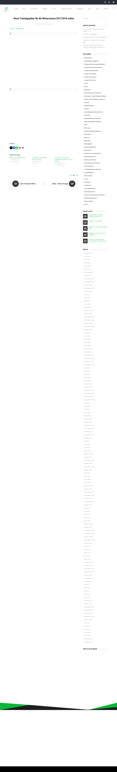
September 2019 (89, 502)
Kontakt (106, 9)
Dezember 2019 (89, 492)
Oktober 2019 (88, 498)
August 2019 (88, 505)
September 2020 (89, 466)
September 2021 (89, 435)
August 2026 (88, 253)
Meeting (87, 140)
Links (97, 9)
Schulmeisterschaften (92, 163)
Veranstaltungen (66, 9)
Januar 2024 (88, 352)
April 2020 (87, 479)
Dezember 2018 (89, 530)
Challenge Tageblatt (91, 61)
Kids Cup (87, 128)
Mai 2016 (87, 629)
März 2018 (87, 559)
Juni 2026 (87, 259)
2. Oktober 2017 (39, 24)
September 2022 (89, 400)
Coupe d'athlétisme (91, 70)
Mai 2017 (87, 591)
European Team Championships (95, 96)
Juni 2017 (87, 588)
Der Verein (34, 9)
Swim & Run (88, 176)
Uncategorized (89, 191)
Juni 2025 (87, 298)
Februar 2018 (88, 562)
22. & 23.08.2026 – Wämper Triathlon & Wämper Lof (93, 30)
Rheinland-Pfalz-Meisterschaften (90, 158)
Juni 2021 (87, 444)
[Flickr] (109, 2)
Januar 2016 (88, 642)
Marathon (87, 134)
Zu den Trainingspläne (17, 28)
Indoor (86, 109)
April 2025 (87, 304)
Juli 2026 (86, 256)
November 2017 (89, 572)
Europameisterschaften (92, 93)
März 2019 (87, 521)
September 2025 (89, 288)
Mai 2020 (87, 476)
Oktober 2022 (88, 396)
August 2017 (88, 581)
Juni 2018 (87, 549)
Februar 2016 (88, 639)
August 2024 (88, 329)
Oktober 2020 (88, 463)
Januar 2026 (88, 275)
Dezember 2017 (89, 568)
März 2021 (87, 451)
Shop (89, 9)
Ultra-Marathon (89, 188)
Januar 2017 (88, 603)
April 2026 (87, 266)
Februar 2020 (88, 486)
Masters (87, 137)
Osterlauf (87, 150)
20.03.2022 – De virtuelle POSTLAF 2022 (39, 158)
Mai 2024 (87, 339)
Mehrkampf (88, 144)
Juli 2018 (86, 546)
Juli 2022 (86, 403)
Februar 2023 (88, 384)
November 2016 (89, 610)
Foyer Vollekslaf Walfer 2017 (30, 184)
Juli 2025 (86, 294)
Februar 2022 (88, 419)
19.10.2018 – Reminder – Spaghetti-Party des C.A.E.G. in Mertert (63, 159)
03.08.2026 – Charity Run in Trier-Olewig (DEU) (93, 41)
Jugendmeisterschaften (92, 118)
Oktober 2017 (88, 575)
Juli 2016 (86, 623)
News (24, 9)
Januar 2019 (88, 527)
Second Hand (88, 166)
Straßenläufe (89, 172)
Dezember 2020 (89, 460)
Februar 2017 (88, 600)
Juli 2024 (86, 333)
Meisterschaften (90, 147)
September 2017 (89, 578)
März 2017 (87, 597)
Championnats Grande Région (94, 64)
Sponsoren (80, 9)
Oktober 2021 (88, 431)
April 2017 (87, 594)
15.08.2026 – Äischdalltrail (90, 34)
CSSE (85, 86)
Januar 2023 (88, 387)
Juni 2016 (87, 626)
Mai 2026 (87, 263)
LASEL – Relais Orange (60, 184)
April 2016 (87, 632)
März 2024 (87, 345)
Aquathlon (88, 58)
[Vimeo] (113, 2)
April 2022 (87, 412)
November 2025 (89, 282)
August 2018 (88, 543)
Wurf (86, 204)
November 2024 (89, 320)
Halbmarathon (89, 105)
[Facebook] (104, 2)
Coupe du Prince (90, 80)
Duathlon (87, 89)
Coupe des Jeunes (90, 77)
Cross (86, 83)
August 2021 (88, 438)
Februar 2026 (88, 272)
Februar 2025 (88, 310)
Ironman (87, 115)
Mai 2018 (87, 553)
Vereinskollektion (90, 198)
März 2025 (87, 307)
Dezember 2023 (89, 355)
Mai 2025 (87, 301)
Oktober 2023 (88, 361)
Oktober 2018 (88, 537)
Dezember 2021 (89, 425)
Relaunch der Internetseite (17, 157)
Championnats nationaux (93, 67)
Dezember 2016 (89, 607)
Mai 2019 (87, 514)
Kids (85, 125)
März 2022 (87, 415)
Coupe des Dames (90, 74)
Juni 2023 (87, 371)
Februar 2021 (88, 454)
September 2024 (89, 326)
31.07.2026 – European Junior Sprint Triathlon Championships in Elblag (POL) (94, 46)
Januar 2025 (88, 314)
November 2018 (89, 533)
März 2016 (87, 635)
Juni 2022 (87, 406)
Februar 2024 (88, 349)
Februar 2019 (88, 524)
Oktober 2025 (88, 285)
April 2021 (87, 447)
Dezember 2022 (89, 390)
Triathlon (87, 185)
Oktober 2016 (88, 613)
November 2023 (89, 358)
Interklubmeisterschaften (93, 112)
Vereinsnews (49, 24)
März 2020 (87, 482)
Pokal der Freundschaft (92, 153)
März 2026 (87, 269)
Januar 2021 (88, 457)
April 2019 (87, 517)
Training (44, 9)
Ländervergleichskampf (92, 131)
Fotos (54, 9)
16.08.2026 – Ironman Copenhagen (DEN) (94, 37)
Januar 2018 (88, 565)
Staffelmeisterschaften (92, 169)
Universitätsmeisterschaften (94, 195)
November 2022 (89, 393)
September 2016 (89, 616)
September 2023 (89, 365)
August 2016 (88, 619)
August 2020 (88, 470)
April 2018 (87, 556)
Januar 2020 (88, 489)
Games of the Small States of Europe (94, 100)
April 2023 (87, 377)
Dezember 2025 (89, 278)
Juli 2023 (86, 368)
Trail (86, 179)
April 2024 (87, 342)
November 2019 (89, 495)
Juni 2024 (87, 336)
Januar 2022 (88, 422)
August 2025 (88, 291)
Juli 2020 (86, 473)
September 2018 (89, 540)
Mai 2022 (87, 409)
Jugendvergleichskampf (92, 121)
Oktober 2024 (88, 323)
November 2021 (89, 428)
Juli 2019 (86, 508)
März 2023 (87, 380)
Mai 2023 (87, 374)
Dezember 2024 (89, 317)
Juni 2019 (87, 511)
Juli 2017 (86, 584)
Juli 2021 (86, 441)
